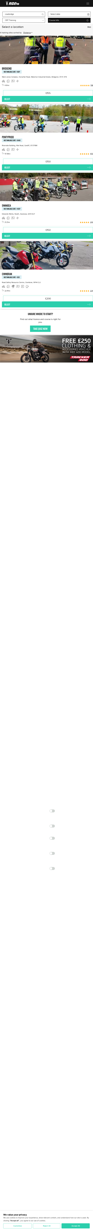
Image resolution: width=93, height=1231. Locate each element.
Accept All (76, 1226)
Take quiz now (40, 328)
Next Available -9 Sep (12, 72)
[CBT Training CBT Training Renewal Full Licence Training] (24, 20)
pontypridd (8, 137)
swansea (6, 205)
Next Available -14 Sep (12, 209)
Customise (17, 1226)
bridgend (7, 68)
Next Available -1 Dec (12, 277)
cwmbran (7, 273)
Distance (27, 32)
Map (89, 27)
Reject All (46, 1226)
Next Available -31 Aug (12, 140)
